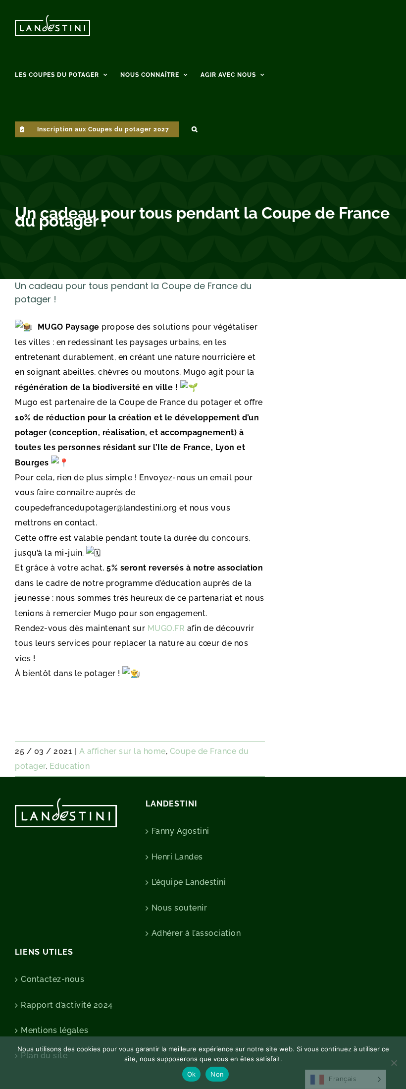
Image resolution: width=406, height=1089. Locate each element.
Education (70, 766)
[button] (195, 128)
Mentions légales (54, 1030)
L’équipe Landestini (189, 882)
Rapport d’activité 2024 (67, 1005)
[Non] (394, 1063)
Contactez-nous (52, 979)
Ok (191, 1074)
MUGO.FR (166, 628)
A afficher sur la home (122, 751)
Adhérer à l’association (196, 933)
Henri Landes (177, 856)
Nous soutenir (179, 908)
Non (217, 1074)
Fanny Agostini (180, 831)
